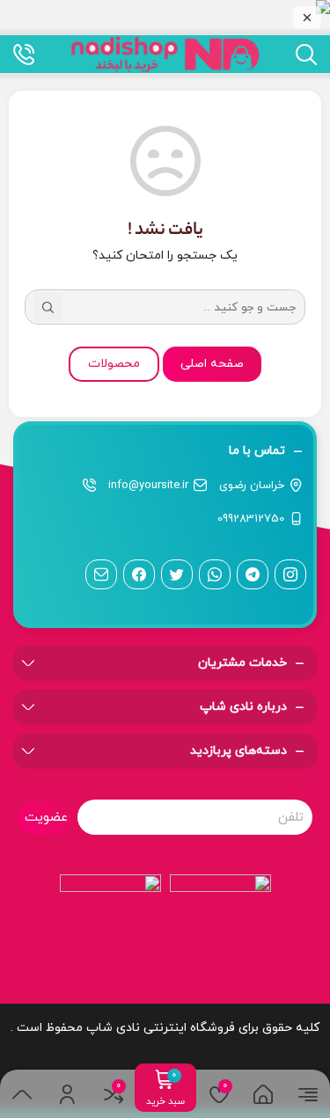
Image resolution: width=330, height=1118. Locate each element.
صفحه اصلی (212, 363)
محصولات (114, 363)
